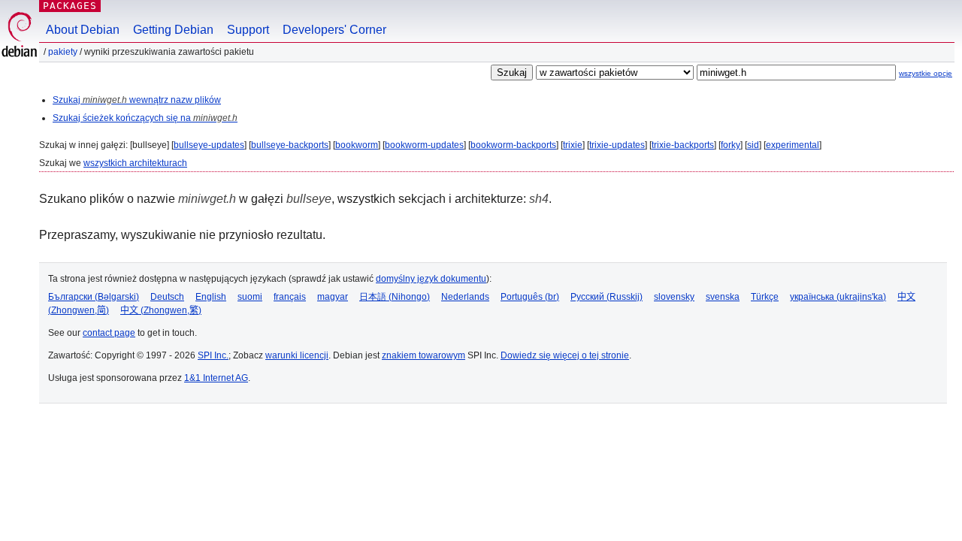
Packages (70, 5)
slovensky (674, 297)
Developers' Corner (334, 29)
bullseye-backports (289, 145)
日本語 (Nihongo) (394, 297)
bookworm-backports (513, 145)
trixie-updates (617, 145)
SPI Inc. (213, 355)
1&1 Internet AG (216, 378)
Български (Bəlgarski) (93, 297)
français (290, 297)
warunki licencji (296, 355)
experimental (792, 145)
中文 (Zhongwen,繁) (160, 310)
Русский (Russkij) (606, 297)
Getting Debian (173, 29)
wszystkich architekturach (135, 163)
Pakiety (62, 52)
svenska (723, 297)
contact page (109, 333)
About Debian (82, 29)
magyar (332, 297)
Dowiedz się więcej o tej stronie (565, 355)
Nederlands (465, 297)
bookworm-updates (424, 145)
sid (753, 145)
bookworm (356, 145)
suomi (249, 297)
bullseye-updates (209, 145)
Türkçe (765, 297)
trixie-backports (683, 145)
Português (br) (530, 297)
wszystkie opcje (925, 73)
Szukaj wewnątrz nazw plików (137, 100)
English (210, 297)
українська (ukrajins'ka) (838, 297)
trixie (572, 145)
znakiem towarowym (423, 355)
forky (730, 145)
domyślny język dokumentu (431, 279)
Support (248, 29)
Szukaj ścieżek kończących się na (145, 118)
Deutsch (167, 297)
